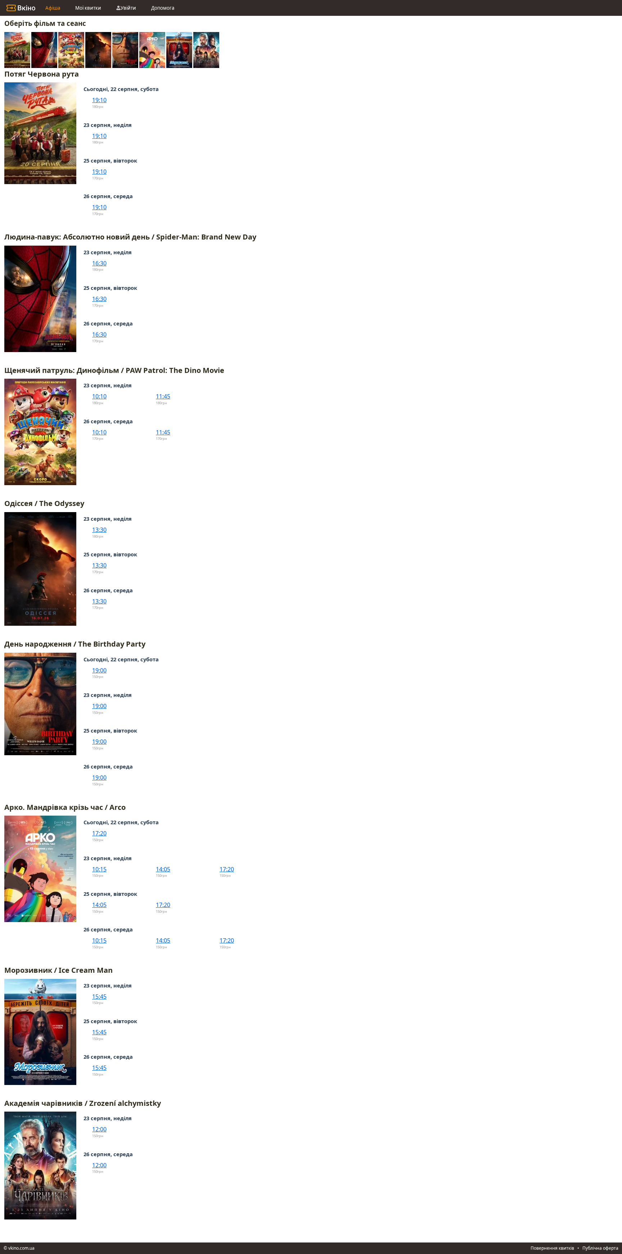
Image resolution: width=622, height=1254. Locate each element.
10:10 (99, 396)
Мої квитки (88, 8)
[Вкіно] (21, 8)
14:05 (163, 869)
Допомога (162, 8)
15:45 (99, 996)
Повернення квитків (552, 1248)
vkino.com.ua (21, 1248)
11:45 (163, 396)
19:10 (99, 100)
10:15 (99, 869)
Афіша (52, 8)
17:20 (99, 833)
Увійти (128, 8)
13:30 (99, 530)
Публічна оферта (600, 1248)
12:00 (99, 1129)
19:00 (99, 670)
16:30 (99, 263)
